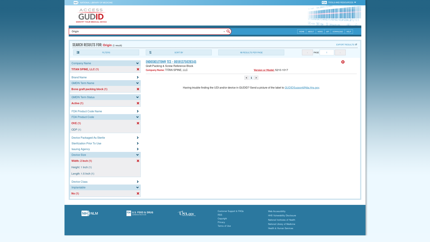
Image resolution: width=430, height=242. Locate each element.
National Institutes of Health (281, 219)
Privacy (221, 222)
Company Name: (155, 70)
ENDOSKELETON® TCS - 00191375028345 (171, 62)
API (327, 31)
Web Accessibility (277, 211)
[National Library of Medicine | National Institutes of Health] (89, 214)
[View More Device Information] (343, 62)
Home (301, 31)
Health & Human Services (280, 228)
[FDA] (324, 2)
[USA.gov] (189, 214)
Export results (345, 44)
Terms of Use (224, 225)
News (320, 31)
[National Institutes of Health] (77, 2)
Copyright (222, 218)
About (311, 31)
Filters (106, 52)
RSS (220, 214)
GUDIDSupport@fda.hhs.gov (302, 87)
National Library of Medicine (96, 2)
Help (349, 31)
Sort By (179, 52)
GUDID (91, 15)
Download (338, 31)
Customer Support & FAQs (231, 211)
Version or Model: (264, 70)
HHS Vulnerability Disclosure (282, 215)
